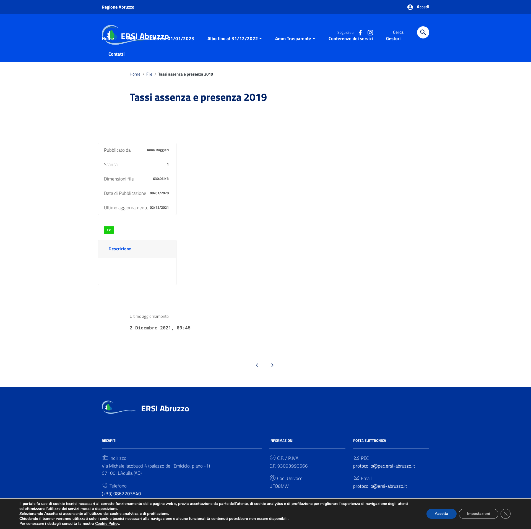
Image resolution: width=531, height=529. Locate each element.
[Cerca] (423, 32)
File (149, 74)
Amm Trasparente (293, 38)
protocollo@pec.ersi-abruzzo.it (384, 465)
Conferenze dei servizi (351, 38)
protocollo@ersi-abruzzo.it (380, 486)
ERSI (132, 38)
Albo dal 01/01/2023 (172, 38)
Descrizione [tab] (120, 249)
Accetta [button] (441, 513)
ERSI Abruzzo (165, 408)
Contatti (116, 54)
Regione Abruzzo (118, 7)
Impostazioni (478, 513)
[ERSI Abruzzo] (119, 406)
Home (108, 38)
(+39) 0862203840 (121, 493)
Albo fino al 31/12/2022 (232, 38)
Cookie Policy (107, 523)
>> (108, 230)
